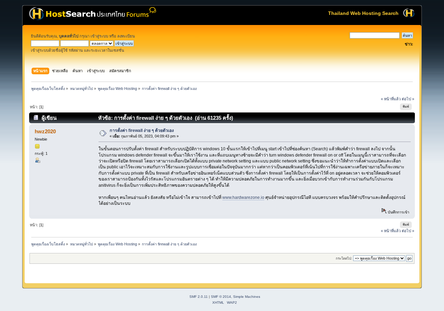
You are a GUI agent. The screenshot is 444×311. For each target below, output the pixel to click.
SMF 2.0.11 (198, 297)
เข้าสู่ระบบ (99, 36)
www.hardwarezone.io (243, 197)
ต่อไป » (408, 99)
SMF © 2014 (221, 297)
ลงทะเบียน (126, 36)
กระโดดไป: (344, 258)
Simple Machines (246, 297)
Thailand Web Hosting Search (363, 13)
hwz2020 (45, 131)
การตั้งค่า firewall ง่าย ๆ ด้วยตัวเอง (142, 130)
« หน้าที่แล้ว (391, 99)
